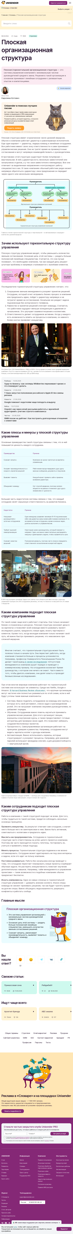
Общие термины (11, 1033)
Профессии (26, 1043)
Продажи (64, 1033)
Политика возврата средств (44, 1175)
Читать (3, 1200)
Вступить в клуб (60, 1134)
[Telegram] (9, 1223)
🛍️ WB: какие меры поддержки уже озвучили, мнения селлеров (35, 1222)
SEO (32, 1038)
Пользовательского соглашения (22, 1137)
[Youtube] (6, 1223)
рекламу (47, 1140)
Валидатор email (61, 1163)
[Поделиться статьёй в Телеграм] (41, 959)
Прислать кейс (6, 1213)
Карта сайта (5, 1179)
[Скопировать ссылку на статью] (61, 959)
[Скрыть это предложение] (59, 1223)
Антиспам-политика (44, 1163)
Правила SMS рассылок (45, 1187)
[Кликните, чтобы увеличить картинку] (36, 203)
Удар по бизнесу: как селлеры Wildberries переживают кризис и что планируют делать (34, 385)
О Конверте (5, 1197)
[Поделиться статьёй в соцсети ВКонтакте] (51, 959)
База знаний (23, 1163)
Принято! (64, 1229)
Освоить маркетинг (64, 88)
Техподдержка (24, 1169)
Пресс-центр (24, 1172)
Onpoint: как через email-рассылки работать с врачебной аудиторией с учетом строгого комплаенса (31, 410)
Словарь (22, 1166)
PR (69, 1038)
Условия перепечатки (8, 1216)
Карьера (4, 1176)
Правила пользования (45, 1160)
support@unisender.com (27, 1197)
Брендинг (60, 1038)
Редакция (4, 1203)
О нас (3, 1160)
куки (15, 1227)
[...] (70, 3)
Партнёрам (5, 1169)
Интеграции (60, 1176)
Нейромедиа (5, 1219)
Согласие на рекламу (44, 1184)
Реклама (53, 1033)
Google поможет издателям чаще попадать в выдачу (30, 402)
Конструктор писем (62, 1160)
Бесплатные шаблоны (63, 1166)
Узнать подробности (12, 1111)
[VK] (2, 1223)
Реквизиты (4, 1166)
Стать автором (6, 1209)
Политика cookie (43, 1171)
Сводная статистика (62, 1172)
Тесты (48, 1043)
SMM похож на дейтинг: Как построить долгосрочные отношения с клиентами (35, 419)
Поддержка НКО (25, 1176)
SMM (25, 1038)
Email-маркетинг (39, 1033)
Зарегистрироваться (58, 3)
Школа (22, 1160)
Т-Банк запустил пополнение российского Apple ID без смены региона (33, 394)
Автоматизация (61, 1169)
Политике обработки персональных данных (19, 1138)
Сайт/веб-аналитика (11, 1038)
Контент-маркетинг (45, 1038)
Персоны (38, 1043)
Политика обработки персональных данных (45, 1167)
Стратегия (33, 36)
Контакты (4, 1163)
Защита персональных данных (45, 1180)
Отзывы (3, 1172)
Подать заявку (14, 128)
